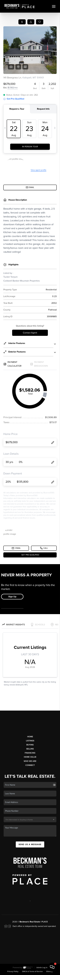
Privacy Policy (12, 971)
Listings (30, 741)
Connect (30, 765)
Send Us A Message (30, 844)
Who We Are (30, 761)
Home (30, 736)
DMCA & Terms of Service (32, 971)
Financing (30, 753)
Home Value (30, 757)
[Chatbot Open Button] (52, 967)
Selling (30, 749)
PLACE (45, 922)
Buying (30, 745)
